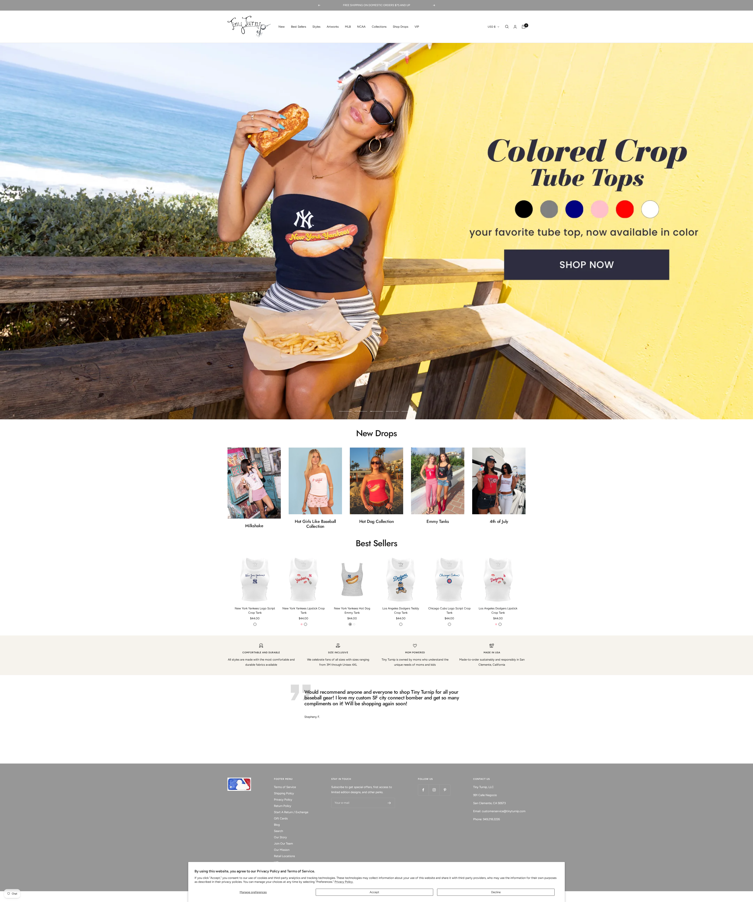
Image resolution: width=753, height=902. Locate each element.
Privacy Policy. (344, 882)
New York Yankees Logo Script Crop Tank (255, 611)
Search (278, 831)
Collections (379, 26)
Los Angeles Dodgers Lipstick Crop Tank (498, 611)
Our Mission (281, 850)
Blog (277, 824)
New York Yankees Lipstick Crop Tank (303, 611)
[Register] (389, 803)
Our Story (280, 837)
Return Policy (282, 806)
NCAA (361, 26)
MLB (348, 26)
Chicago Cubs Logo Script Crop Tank (449, 611)
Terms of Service (285, 787)
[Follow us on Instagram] (434, 790)
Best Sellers (298, 26)
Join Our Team (283, 843)
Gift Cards (281, 818)
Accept (374, 892)
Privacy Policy (283, 799)
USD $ (492, 26)
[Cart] (524, 26)
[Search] (507, 26)
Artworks (333, 26)
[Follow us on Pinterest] (444, 790)
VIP (417, 26)
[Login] (515, 26)
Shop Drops (400, 26)
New (281, 26)
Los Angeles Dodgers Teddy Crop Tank (400, 611)
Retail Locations (284, 856)
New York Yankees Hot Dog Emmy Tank (352, 611)
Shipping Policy (284, 793)
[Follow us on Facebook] (423, 790)
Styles (316, 26)
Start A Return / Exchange (291, 812)
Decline (496, 892)
